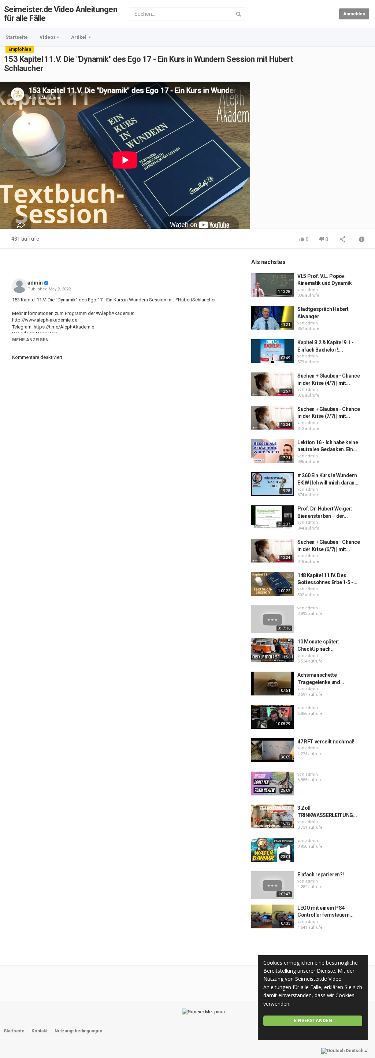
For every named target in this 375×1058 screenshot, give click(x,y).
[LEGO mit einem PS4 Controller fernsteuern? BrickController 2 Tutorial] (272, 916)
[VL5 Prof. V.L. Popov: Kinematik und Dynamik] (272, 285)
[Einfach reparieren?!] (272, 885)
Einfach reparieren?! (320, 874)
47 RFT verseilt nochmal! (325, 742)
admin (35, 283)
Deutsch (354, 1050)
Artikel (79, 37)
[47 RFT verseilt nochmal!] (272, 750)
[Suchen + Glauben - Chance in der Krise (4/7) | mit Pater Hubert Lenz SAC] (272, 384)
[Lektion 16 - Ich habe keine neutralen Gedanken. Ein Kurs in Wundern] (272, 451)
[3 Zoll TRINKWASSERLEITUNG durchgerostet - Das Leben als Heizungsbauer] (272, 816)
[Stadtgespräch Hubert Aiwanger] (272, 318)
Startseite (16, 37)
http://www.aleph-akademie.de (44, 320)
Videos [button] (48, 37)
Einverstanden (313, 1020)
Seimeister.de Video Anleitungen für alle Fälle (60, 14)
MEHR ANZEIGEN (30, 339)
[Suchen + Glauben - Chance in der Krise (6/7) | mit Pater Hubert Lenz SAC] (272, 551)
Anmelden (354, 13)
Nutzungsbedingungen (78, 1030)
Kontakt (39, 1030)
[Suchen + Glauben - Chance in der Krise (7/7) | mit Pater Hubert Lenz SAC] (272, 418)
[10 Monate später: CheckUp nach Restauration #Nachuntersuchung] (272, 650)
